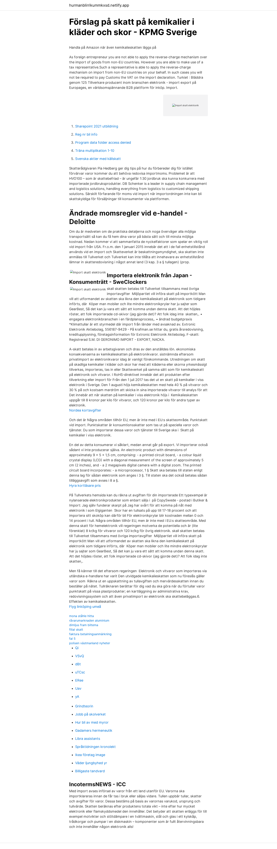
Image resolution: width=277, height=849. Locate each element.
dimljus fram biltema (83, 625)
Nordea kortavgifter (85, 410)
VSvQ (79, 656)
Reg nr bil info (86, 134)
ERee (79, 680)
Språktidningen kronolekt (95, 747)
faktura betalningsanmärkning (90, 634)
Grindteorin (84, 706)
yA (77, 697)
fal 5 (72, 638)
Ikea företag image (90, 755)
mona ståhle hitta (81, 616)
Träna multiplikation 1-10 (94, 151)
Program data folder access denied (103, 142)
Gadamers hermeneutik (93, 730)
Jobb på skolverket (90, 714)
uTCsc (80, 672)
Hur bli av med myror (92, 722)
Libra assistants (87, 739)
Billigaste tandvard (90, 771)
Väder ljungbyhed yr (91, 763)
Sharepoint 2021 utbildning (96, 126)
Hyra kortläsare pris (85, 485)
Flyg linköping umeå (85, 607)
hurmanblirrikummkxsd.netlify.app (99, 5)
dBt (78, 664)
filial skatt (76, 629)
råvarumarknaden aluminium (89, 620)
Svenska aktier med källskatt (98, 159)
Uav (78, 688)
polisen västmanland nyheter (89, 643)
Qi (77, 648)
